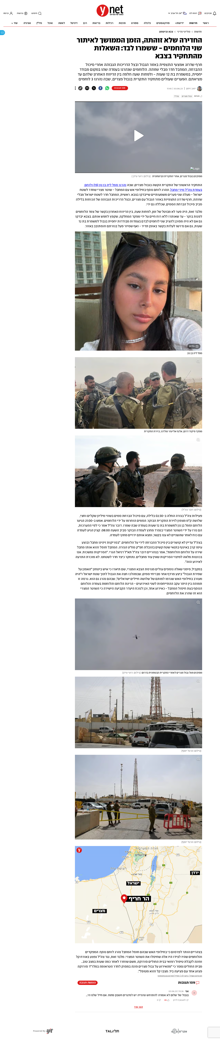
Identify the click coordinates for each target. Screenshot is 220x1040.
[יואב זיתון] (199, 88)
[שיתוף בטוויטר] (94, 88)
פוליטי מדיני (183, 32)
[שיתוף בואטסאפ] (107, 88)
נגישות (20, 13)
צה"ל (176, 96)
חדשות (198, 32)
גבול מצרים (187, 96)
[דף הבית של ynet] (110, 16)
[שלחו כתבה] (87, 88)
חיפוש (34, 13)
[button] (168, 13)
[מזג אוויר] (185, 14)
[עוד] (75, 88)
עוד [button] (16, 23)
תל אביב (174, 13)
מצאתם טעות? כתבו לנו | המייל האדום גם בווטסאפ (180, 976)
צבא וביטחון (166, 32)
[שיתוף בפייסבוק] (100, 88)
